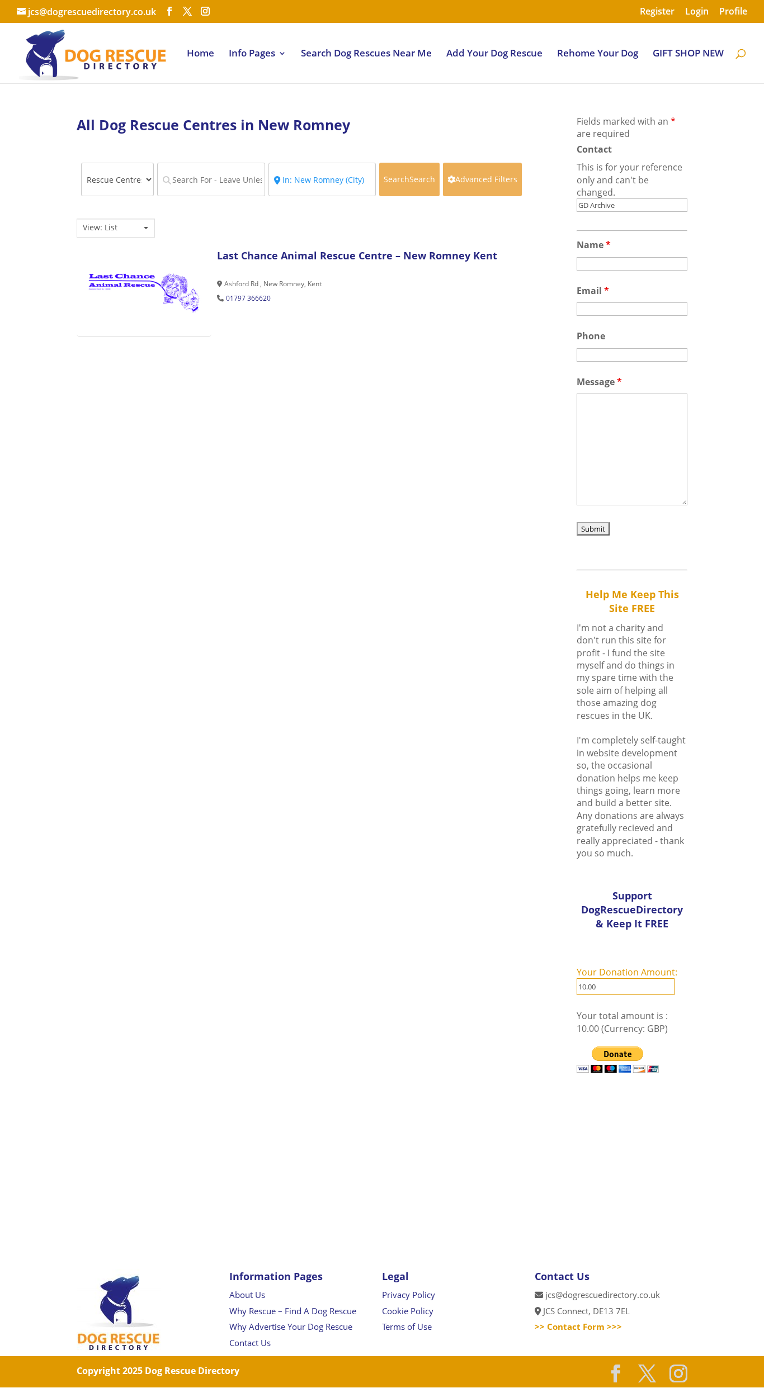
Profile (733, 12)
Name (594, 245)
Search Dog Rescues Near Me (366, 54)
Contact (594, 149)
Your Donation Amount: (627, 972)
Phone (591, 336)
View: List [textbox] (100, 227)
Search (409, 179)
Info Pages (252, 54)
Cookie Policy (407, 1310)
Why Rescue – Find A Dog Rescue (292, 1310)
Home (200, 54)
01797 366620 (248, 298)
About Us (247, 1294)
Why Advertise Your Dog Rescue (290, 1326)
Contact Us (250, 1342)
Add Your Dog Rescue (494, 54)
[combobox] (116, 228)
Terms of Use (407, 1326)
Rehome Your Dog (597, 54)
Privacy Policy (408, 1294)
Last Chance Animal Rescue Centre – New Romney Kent (357, 255)
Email (593, 291)
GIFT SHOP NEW (688, 54)
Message (599, 382)
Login (697, 12)
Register (657, 12)
